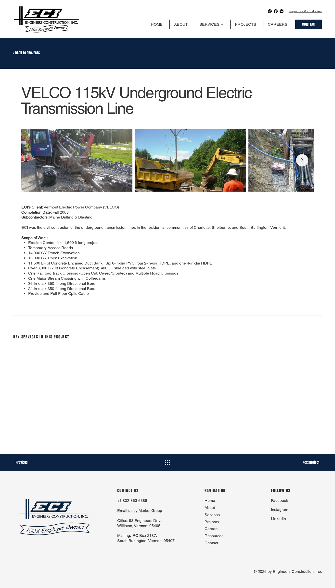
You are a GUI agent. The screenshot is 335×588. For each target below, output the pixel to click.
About (210, 507)
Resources (214, 535)
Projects (212, 521)
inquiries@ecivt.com (305, 11)
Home (210, 500)
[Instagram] (270, 11)
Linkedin (278, 518)
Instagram (279, 509)
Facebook (279, 500)
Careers (212, 528)
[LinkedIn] (281, 11)
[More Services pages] (222, 24)
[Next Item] (302, 160)
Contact (211, 543)
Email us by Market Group (139, 510)
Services (212, 514)
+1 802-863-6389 (132, 500)
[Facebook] (276, 11)
